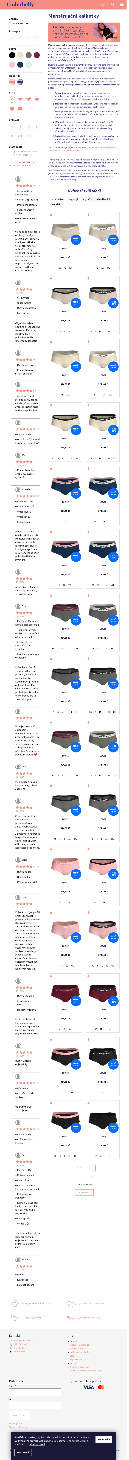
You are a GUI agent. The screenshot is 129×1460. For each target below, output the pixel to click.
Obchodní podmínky (79, 1367)
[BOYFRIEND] (20, 109)
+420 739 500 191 (21, 1344)
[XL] (12, 136)
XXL (70, 268)
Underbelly (20, 23)
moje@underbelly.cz (23, 1340)
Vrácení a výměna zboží (81, 1345)
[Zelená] (28, 64)
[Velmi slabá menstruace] (12, 38)
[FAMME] (12, 109)
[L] (37, 126)
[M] (28, 126)
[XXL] (20, 136)
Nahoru (85, 1192)
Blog (72, 1356)
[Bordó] (37, 55)
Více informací (37, 1444)
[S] (20, 126)
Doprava (74, 1341)
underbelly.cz (20, 1351)
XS (60, 268)
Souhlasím (104, 1439)
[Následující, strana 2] (84, 1177)
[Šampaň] (20, 55)
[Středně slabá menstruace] (20, 38)
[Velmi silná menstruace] (37, 38)
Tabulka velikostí (78, 1348)
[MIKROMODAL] (20, 82)
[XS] (12, 126)
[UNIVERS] (20, 99)
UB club (73, 1363)
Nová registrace (16, 1423)
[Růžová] (12, 64)
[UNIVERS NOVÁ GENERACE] (28, 99)
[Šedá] (28, 55)
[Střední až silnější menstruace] (28, 38)
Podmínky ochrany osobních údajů (86, 1370)
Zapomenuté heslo (18, 1427)
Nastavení (23, 1452)
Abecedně (56, 204)
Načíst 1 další (84, 1167)
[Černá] (12, 55)
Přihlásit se (19, 1415)
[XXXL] (28, 136)
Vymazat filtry (24, 162)
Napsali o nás (76, 1359)
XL (65, 268)
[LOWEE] (12, 99)
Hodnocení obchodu (79, 1352)
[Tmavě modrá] (20, 64)
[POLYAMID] (12, 82)
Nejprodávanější (103, 199)
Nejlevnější (73, 199)
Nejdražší (87, 199)
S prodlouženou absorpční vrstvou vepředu (25, 153)
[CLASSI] (37, 99)
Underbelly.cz (20, 1348)
